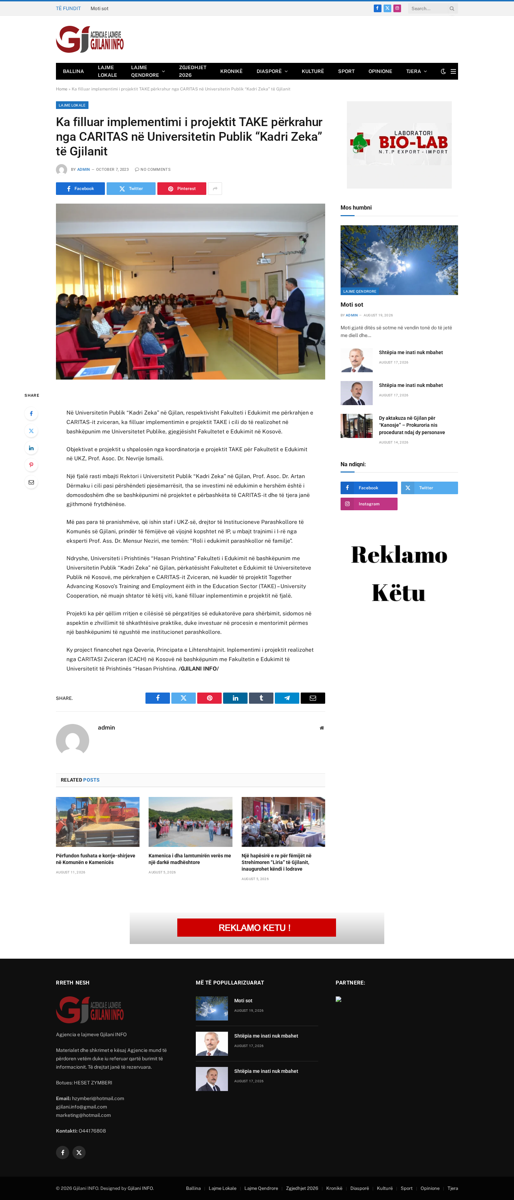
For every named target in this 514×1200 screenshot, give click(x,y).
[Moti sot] (399, 260)
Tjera (413, 71)
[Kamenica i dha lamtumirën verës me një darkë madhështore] (190, 822)
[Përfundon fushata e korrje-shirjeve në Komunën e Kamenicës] (98, 822)
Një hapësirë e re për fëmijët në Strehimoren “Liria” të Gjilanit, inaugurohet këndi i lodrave (277, 862)
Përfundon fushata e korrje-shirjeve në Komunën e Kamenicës (95, 859)
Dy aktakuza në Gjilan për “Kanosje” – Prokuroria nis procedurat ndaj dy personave (412, 425)
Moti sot (352, 304)
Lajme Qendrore (145, 71)
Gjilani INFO (140, 1188)
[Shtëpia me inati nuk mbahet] (357, 360)
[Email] (31, 482)
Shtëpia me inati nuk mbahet (122, 8)
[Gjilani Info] (90, 39)
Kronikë (231, 71)
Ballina (73, 71)
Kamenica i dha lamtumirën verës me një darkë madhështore (190, 859)
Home (61, 89)
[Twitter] (31, 430)
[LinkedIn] (31, 447)
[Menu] (453, 71)
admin (83, 169)
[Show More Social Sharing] (215, 188)
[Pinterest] (31, 464)
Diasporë (269, 71)
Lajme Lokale (107, 71)
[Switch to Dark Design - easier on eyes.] (443, 71)
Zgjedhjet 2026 (192, 71)
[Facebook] (31, 413)
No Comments (156, 169)
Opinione (380, 71)
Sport (346, 71)
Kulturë (313, 71)
